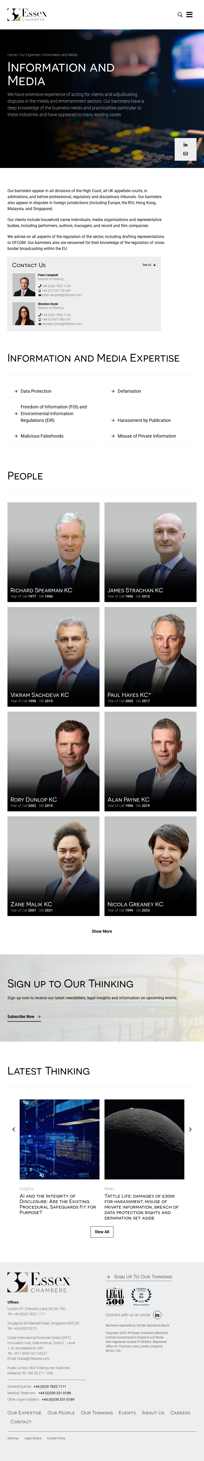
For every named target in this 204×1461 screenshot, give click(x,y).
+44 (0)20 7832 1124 (56, 286)
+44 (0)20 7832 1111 (29, 1314)
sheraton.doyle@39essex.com (62, 324)
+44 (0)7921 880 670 (56, 319)
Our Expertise (30, 55)
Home (12, 55)
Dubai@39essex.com (33, 1359)
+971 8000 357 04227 (30, 1353)
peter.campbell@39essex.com (62, 295)
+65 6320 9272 (25, 1328)
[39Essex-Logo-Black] (39, 1274)
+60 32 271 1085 (40, 1373)
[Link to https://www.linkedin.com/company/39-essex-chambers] (185, 145)
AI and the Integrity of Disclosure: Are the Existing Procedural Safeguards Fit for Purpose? (58, 1204)
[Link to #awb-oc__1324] (190, 15)
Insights (26, 1188)
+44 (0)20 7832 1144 (56, 315)
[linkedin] (157, 1315)
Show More (102, 931)
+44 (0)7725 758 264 (56, 290)
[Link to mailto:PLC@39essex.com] (185, 153)
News (109, 1188)
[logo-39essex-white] (27, 10)
